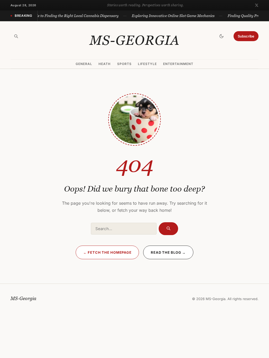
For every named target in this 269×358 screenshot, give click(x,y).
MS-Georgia (135, 40)
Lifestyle (147, 64)
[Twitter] (256, 5)
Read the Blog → (168, 252)
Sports (124, 64)
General (84, 64)
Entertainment (178, 64)
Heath (105, 64)
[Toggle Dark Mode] (221, 36)
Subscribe (246, 36)
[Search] (16, 36)
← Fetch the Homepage (107, 252)
